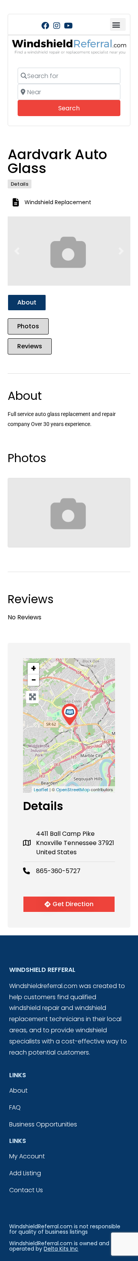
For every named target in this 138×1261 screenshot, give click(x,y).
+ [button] (33, 668)
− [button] (33, 680)
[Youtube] (68, 26)
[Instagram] (57, 26)
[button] (118, 24)
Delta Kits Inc (61, 1249)
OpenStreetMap (73, 790)
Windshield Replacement (58, 202)
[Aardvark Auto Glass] (69, 714)
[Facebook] (45, 26)
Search (79, 108)
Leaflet (41, 790)
